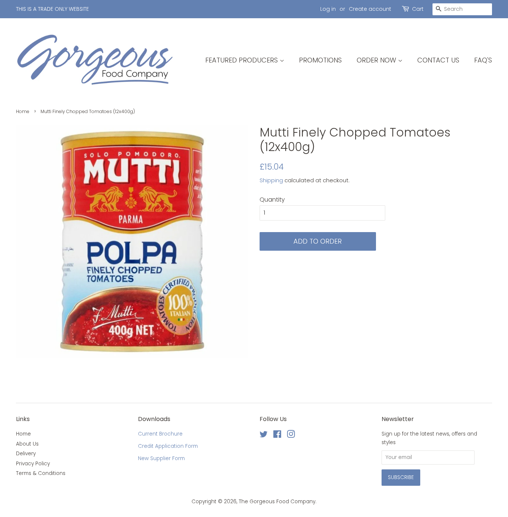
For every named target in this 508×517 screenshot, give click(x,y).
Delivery (26, 453)
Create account (370, 9)
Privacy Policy (33, 463)
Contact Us (438, 60)
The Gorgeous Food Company (277, 501)
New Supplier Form (161, 458)
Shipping (271, 180)
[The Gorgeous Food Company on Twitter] (264, 435)
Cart (418, 9)
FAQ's (483, 60)
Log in (328, 9)
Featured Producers (242, 60)
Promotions (320, 60)
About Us (27, 443)
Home (22, 111)
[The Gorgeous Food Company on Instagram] (291, 435)
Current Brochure (160, 433)
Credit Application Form (168, 446)
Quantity (272, 199)
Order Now (377, 60)
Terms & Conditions (40, 473)
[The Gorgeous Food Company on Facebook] (277, 435)
